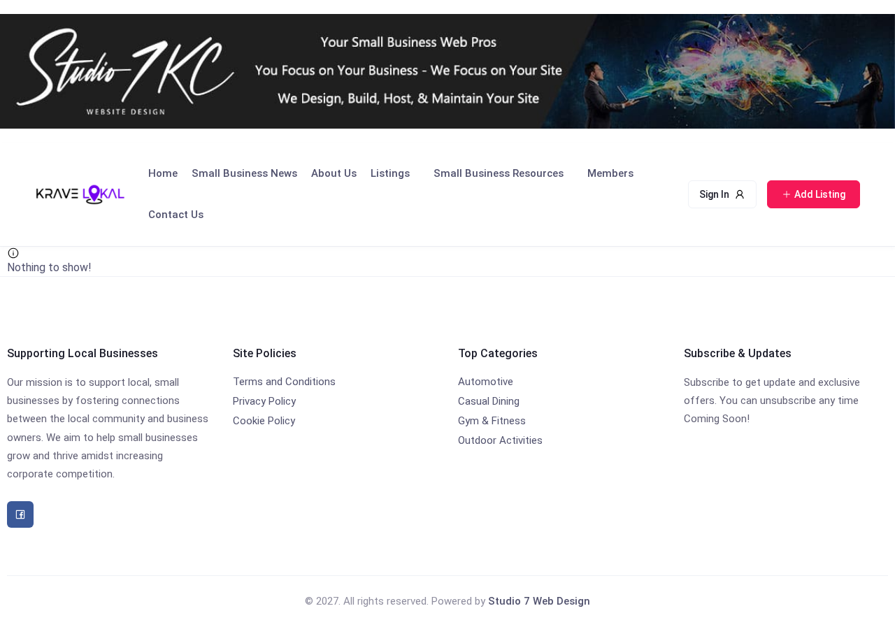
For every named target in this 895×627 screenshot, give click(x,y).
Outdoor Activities (500, 440)
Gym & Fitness (492, 421)
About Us (334, 173)
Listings (390, 173)
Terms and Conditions (284, 381)
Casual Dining (489, 401)
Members (610, 173)
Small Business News (244, 173)
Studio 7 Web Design (539, 601)
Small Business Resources (499, 173)
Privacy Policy (264, 401)
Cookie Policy (264, 421)
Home (163, 173)
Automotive (485, 381)
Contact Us (175, 214)
